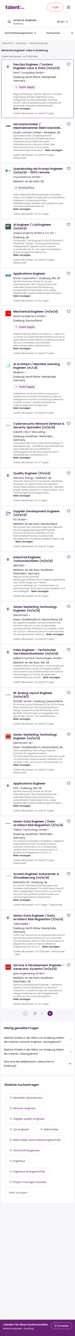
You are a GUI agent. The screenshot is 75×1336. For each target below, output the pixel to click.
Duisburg (21, 43)
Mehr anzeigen (22, 108)
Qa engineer (21, 1129)
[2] (50, 1013)
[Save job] (68, 64)
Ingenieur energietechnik (29, 1171)
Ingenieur (19, 1161)
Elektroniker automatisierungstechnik (36, 1140)
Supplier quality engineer (29, 1119)
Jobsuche (7, 43)
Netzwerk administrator (28, 1098)
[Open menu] (68, 7)
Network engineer (24, 1108)
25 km (61, 22)
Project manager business (29, 1182)
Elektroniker (51, 1129)
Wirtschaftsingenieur (26, 1150)
